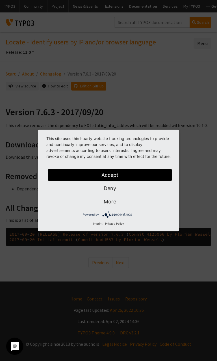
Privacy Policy (114, 223)
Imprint (98, 223)
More (110, 202)
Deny (110, 188)
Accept (109, 175)
